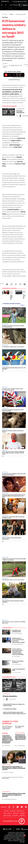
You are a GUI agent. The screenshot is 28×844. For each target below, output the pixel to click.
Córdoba (22, 813)
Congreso (22, 815)
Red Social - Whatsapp (26, 807)
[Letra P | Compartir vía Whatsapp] (7, 284)
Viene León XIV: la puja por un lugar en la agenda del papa (13, 704)
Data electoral (12, 9)
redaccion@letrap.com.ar (19, 839)
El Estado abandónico (10, 696)
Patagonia (15, 815)
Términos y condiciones (13, 840)
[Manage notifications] (24, 835)
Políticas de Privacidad (22, 841)
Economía (13, 811)
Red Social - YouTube (22, 807)
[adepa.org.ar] (18, 829)
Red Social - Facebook (13, 807)
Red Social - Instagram (17, 807)
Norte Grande (7, 815)
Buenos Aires (20, 811)
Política (11, 14)
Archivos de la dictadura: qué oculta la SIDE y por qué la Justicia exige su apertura (14, 713)
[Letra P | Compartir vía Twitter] (11, 284)
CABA (4, 813)
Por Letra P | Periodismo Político (5, 65)
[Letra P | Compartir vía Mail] (24, 284)
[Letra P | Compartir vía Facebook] (16, 284)
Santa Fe (9, 813)
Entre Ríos (16, 813)
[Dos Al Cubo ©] (7, 829)
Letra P (5, 14)
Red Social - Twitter (9, 807)
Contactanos (3, 807)
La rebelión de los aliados (9, 709)
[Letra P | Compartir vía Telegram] (20, 284)
